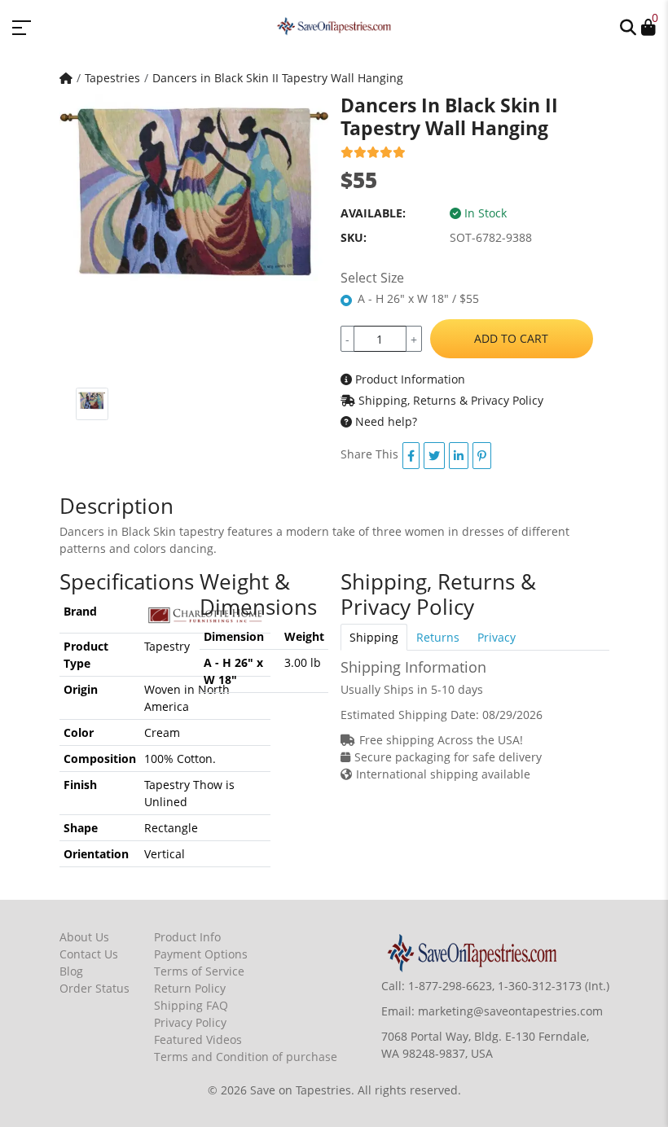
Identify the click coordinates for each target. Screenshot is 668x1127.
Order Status (94, 988)
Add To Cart (511, 338)
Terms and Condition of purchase (245, 1056)
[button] (628, 26)
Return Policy (190, 988)
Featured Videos (198, 1039)
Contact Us (88, 954)
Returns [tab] (437, 637)
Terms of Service (199, 971)
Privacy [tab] (496, 637)
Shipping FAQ (191, 1005)
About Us (84, 937)
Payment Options (201, 954)
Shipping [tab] (373, 637)
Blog (71, 971)
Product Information (408, 379)
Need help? (384, 421)
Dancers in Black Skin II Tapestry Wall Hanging (277, 78)
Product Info (187, 937)
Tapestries (112, 78)
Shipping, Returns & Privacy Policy (449, 400)
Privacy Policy (190, 1022)
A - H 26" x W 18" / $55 (418, 298)
